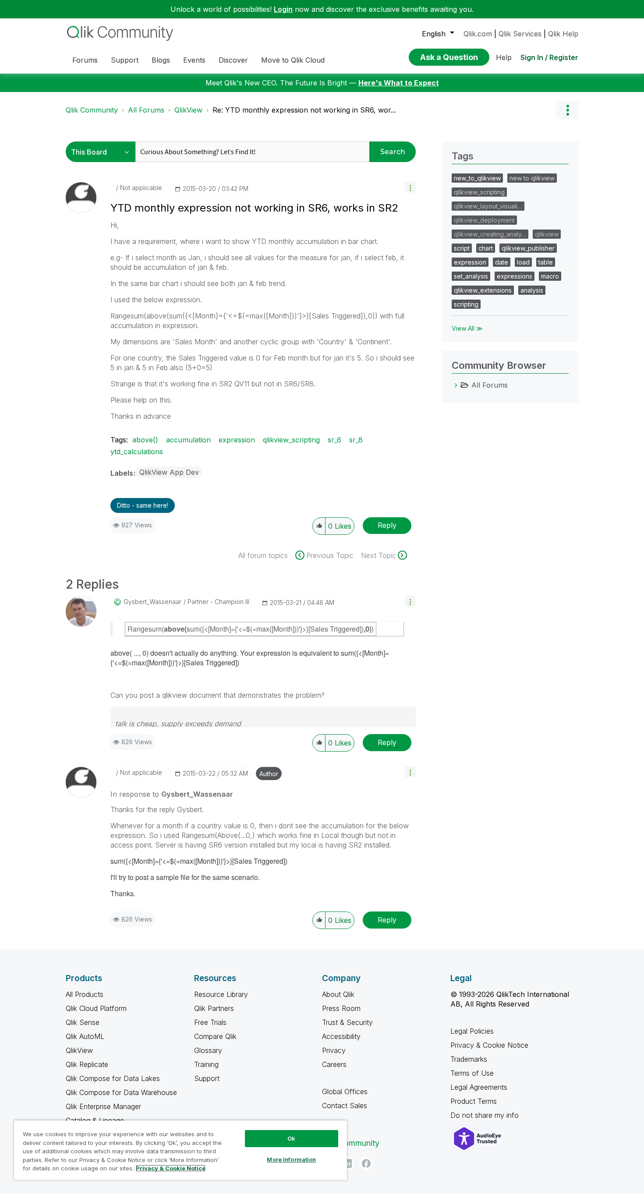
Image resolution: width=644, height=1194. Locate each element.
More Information (291, 1159)
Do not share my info (485, 1115)
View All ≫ (467, 328)
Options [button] (567, 110)
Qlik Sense (82, 1022)
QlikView (188, 110)
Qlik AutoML (85, 1036)
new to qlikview (532, 178)
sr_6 (334, 439)
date (501, 262)
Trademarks (468, 1059)
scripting (466, 304)
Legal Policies (472, 1031)
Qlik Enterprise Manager (103, 1106)
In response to (171, 794)
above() (145, 439)
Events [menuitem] (194, 60)
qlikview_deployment (484, 220)
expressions (514, 276)
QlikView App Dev (169, 472)
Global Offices (345, 1091)
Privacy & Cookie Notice (489, 1045)
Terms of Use (472, 1073)
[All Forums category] (456, 385)
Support (206, 1078)
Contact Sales (344, 1105)
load (523, 262)
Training (206, 1064)
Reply (387, 525)
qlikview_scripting (291, 439)
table (545, 262)
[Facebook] (366, 1163)
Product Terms (473, 1101)
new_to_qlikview (477, 178)
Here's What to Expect (398, 82)
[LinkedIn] (347, 1163)
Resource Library (221, 994)
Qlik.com (478, 33)
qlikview (547, 234)
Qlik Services (520, 33)
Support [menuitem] (124, 60)
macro (550, 276)
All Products (84, 994)
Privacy (334, 1050)
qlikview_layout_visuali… (488, 206)
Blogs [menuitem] (161, 60)
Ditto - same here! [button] (142, 505)
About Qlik (338, 994)
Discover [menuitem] (233, 60)
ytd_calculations (136, 451)
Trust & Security (347, 1022)
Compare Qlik (215, 1036)
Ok (291, 1138)
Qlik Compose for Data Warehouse (121, 1092)
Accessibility (341, 1036)
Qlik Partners (214, 1008)
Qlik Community (92, 110)
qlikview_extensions (483, 290)
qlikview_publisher (528, 248)
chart (485, 248)
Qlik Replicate (87, 1064)
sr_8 (356, 439)
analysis (531, 290)
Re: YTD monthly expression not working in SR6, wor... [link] (304, 110)
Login (283, 9)
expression (237, 439)
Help (504, 57)
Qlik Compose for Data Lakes (113, 1078)
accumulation (188, 439)
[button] (410, 187)
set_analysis (471, 276)
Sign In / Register (549, 57)
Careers (334, 1064)
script (462, 248)
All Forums (146, 110)
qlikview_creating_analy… (490, 234)
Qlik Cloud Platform (96, 1008)
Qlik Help (563, 33)
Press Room (341, 1008)
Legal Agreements (478, 1087)
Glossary (208, 1050)
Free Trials (210, 1022)
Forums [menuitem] (85, 60)
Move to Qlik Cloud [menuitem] (293, 60)
